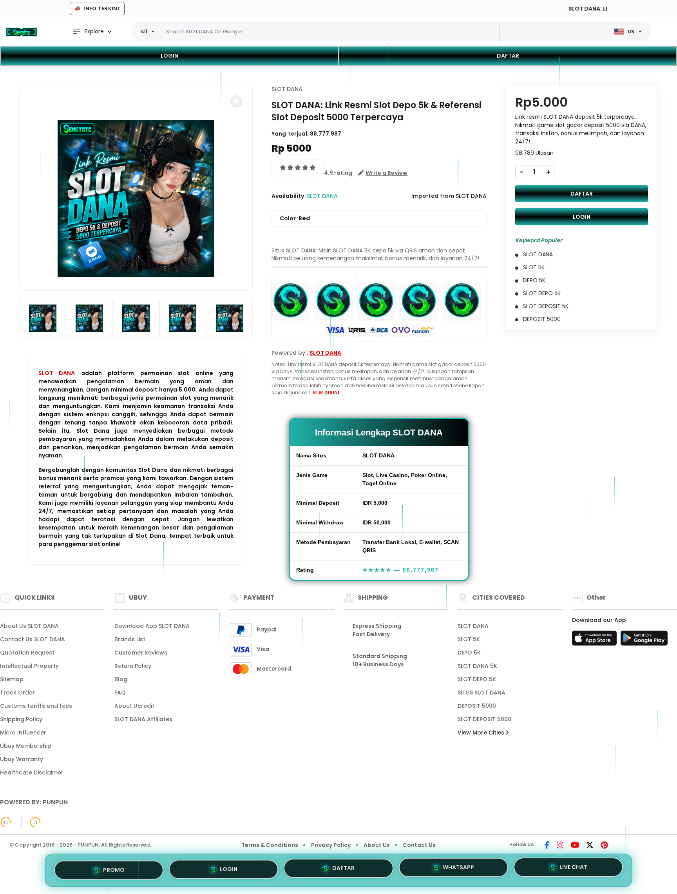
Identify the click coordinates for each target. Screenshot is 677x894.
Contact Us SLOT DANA (32, 639)
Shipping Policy (21, 719)
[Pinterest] (604, 846)
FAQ (120, 692)
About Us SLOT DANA (29, 626)
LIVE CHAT (573, 870)
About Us (377, 845)
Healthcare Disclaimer (31, 772)
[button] (236, 101)
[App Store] (595, 640)
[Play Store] (644, 640)
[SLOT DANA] (21, 32)
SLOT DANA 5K (477, 666)
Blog (120, 679)
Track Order (17, 692)
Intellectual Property (29, 666)
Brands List (129, 639)
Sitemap (12, 679)
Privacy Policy (331, 845)
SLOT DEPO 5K (477, 679)
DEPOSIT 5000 (477, 706)
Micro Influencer (23, 732)
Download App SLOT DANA (152, 626)
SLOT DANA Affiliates (143, 719)
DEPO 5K (469, 652)
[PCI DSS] (6, 822)
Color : (295, 218)
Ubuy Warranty (21, 759)
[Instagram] (560, 846)
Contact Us (419, 845)
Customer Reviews (140, 652)
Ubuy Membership (25, 746)
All (144, 31)
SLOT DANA (56, 373)
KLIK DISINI (326, 392)
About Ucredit (134, 706)
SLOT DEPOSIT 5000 (484, 719)
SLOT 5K (469, 639)
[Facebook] (546, 846)
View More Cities (482, 732)
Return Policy (132, 666)
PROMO (114, 868)
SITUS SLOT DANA (481, 692)
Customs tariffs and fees (36, 706)
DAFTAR (508, 56)
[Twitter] (589, 846)
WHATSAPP (458, 870)
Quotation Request (27, 652)
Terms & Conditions (269, 845)
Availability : (289, 196)
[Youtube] (575, 846)
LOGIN (169, 56)
